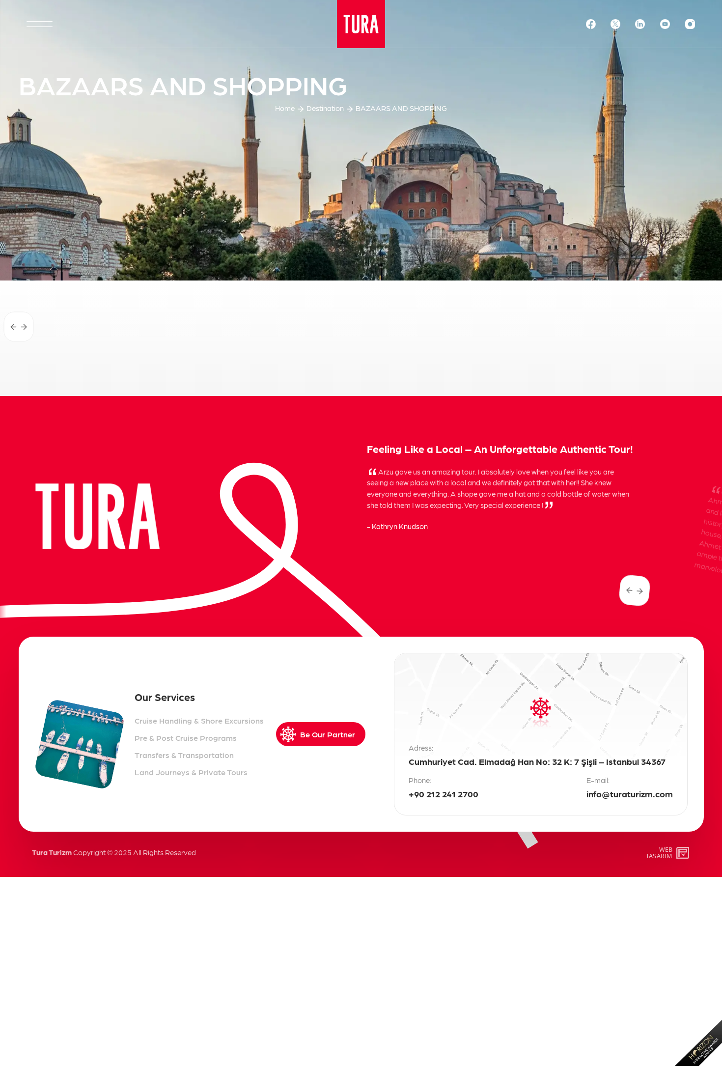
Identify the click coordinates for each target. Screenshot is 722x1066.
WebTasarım (659, 852)
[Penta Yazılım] (684, 853)
